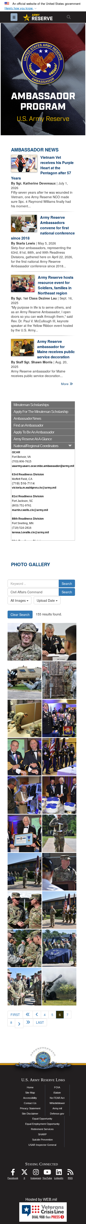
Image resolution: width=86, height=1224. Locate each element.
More (65, 384)
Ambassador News (27, 418)
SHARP (42, 1134)
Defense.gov (57, 1113)
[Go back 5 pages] (28, 1014)
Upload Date (46, 600)
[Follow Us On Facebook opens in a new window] (13, 1173)
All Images (19, 600)
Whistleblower (57, 1103)
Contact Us (30, 1103)
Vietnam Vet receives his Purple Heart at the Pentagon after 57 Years (42, 168)
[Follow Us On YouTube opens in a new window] (47, 1173)
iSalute (57, 1092)
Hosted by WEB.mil (41, 1199)
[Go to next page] (19, 1023)
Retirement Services (42, 1129)
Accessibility (30, 1097)
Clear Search (20, 614)
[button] (21, 8)
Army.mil (57, 1108)
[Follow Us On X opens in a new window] (24, 1173)
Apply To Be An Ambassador (34, 432)
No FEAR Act (57, 1097)
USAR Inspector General (42, 1144)
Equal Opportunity (42, 1118)
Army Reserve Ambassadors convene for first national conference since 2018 (43, 228)
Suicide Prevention (42, 1139)
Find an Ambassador (28, 425)
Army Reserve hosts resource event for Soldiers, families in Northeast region (55, 285)
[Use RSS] (70, 1173)
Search (67, 583)
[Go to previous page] (37, 1014)
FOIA (57, 1087)
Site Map (30, 1092)
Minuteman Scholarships (31, 405)
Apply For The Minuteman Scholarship (41, 412)
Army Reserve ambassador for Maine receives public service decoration (56, 349)
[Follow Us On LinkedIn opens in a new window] (58, 1173)
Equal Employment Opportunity (42, 1123)
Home (30, 1087)
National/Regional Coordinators (36, 446)
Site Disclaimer (30, 1113)
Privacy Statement (30, 1108)
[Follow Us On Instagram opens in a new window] (36, 1173)
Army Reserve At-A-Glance (33, 439)
